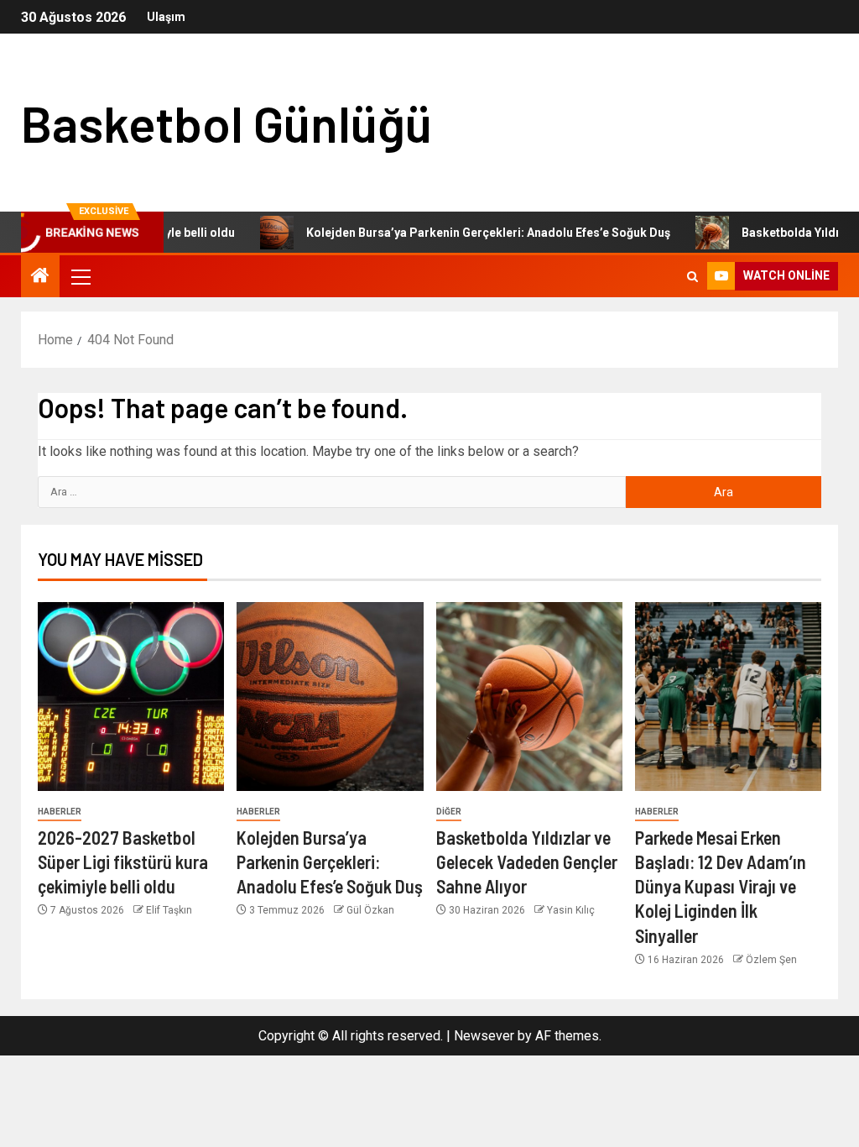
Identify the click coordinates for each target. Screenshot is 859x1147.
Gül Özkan (370, 910)
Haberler (59, 811)
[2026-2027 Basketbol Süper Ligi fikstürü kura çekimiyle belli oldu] (131, 696)
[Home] (40, 277)
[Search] (692, 276)
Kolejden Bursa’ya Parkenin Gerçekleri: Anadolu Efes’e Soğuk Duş (465, 232)
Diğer (448, 811)
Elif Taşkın (169, 910)
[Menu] (79, 276)
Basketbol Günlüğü (226, 122)
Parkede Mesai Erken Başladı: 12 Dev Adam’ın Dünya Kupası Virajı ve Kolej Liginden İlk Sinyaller (720, 886)
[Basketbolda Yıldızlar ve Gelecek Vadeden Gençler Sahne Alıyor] (529, 696)
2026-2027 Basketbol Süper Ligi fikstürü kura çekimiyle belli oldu (123, 862)
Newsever (484, 1036)
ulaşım (166, 17)
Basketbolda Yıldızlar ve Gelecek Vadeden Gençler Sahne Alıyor (526, 862)
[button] (79, 276)
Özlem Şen (771, 960)
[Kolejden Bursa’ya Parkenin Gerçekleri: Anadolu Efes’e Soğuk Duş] (330, 696)
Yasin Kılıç (571, 910)
